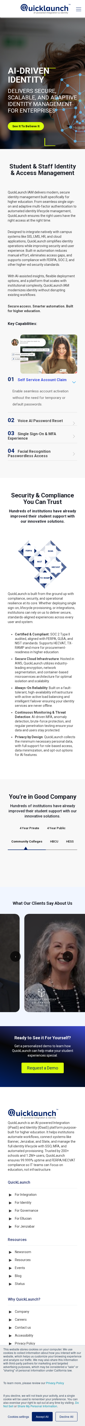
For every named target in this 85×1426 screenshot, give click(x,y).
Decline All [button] (66, 1417)
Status (20, 1315)
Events (20, 1299)
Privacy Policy (55, 1383)
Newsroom (23, 1283)
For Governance (26, 1242)
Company (22, 1343)
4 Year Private (29, 828)
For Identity (23, 1234)
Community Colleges (26, 841)
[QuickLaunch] (42, 8)
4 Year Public (56, 828)
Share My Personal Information (37, 1406)
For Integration (26, 1226)
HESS (70, 841)
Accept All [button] (42, 1417)
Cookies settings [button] (18, 1417)
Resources (23, 1291)
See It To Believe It (25, 126)
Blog (18, 1307)
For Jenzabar (25, 1258)
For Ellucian (23, 1250)
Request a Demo (42, 1099)
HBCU (54, 841)
